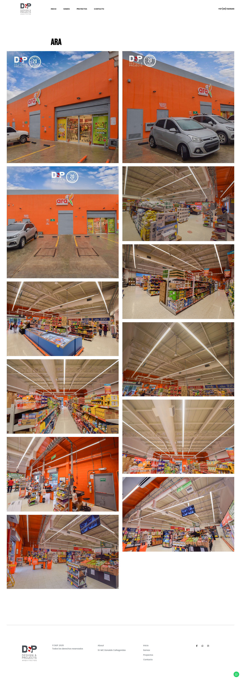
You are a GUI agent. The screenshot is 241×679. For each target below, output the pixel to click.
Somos (66, 9)
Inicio (53, 9)
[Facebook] (197, 646)
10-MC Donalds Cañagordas (112, 650)
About (101, 645)
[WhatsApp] (202, 646)
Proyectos (82, 9)
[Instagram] (208, 646)
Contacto (99, 9)
